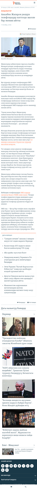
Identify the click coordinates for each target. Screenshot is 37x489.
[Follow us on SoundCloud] (23, 466)
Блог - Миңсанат (10, 445)
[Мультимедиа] (11, 486)
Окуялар (6, 314)
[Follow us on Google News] (19, 466)
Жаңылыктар (6, 11)
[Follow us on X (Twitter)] (7, 466)
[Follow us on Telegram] (15, 466)
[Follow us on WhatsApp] (32, 466)
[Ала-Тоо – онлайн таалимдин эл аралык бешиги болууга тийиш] (8, 451)
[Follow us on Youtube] (11, 466)
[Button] (32, 29)
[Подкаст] (7, 470)
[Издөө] (25, 486)
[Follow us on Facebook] (2, 466)
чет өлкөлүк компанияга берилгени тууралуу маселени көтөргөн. (17, 142)
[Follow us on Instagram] (27, 466)
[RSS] (2, 470)
